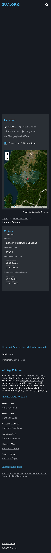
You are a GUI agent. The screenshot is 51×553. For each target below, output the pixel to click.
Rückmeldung (9, 543)
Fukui (22, 380)
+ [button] (7, 154)
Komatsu (38, 380)
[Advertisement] (25, 34)
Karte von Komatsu (11, 438)
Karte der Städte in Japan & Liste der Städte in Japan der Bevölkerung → (24, 474)
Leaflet (14, 207)
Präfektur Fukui (20, 218)
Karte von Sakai (9, 418)
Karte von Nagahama (12, 428)
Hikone (29, 380)
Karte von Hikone (10, 448)
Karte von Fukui (9, 408)
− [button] (7, 158)
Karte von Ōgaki (10, 458)
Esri (27, 207)
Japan (5, 218)
